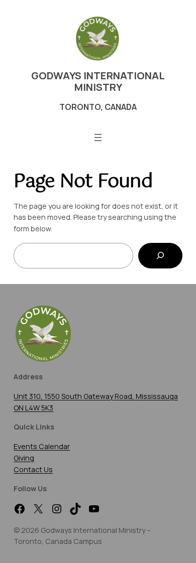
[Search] (160, 255)
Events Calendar (42, 446)
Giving (24, 458)
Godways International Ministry (98, 81)
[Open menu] (98, 137)
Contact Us (33, 469)
